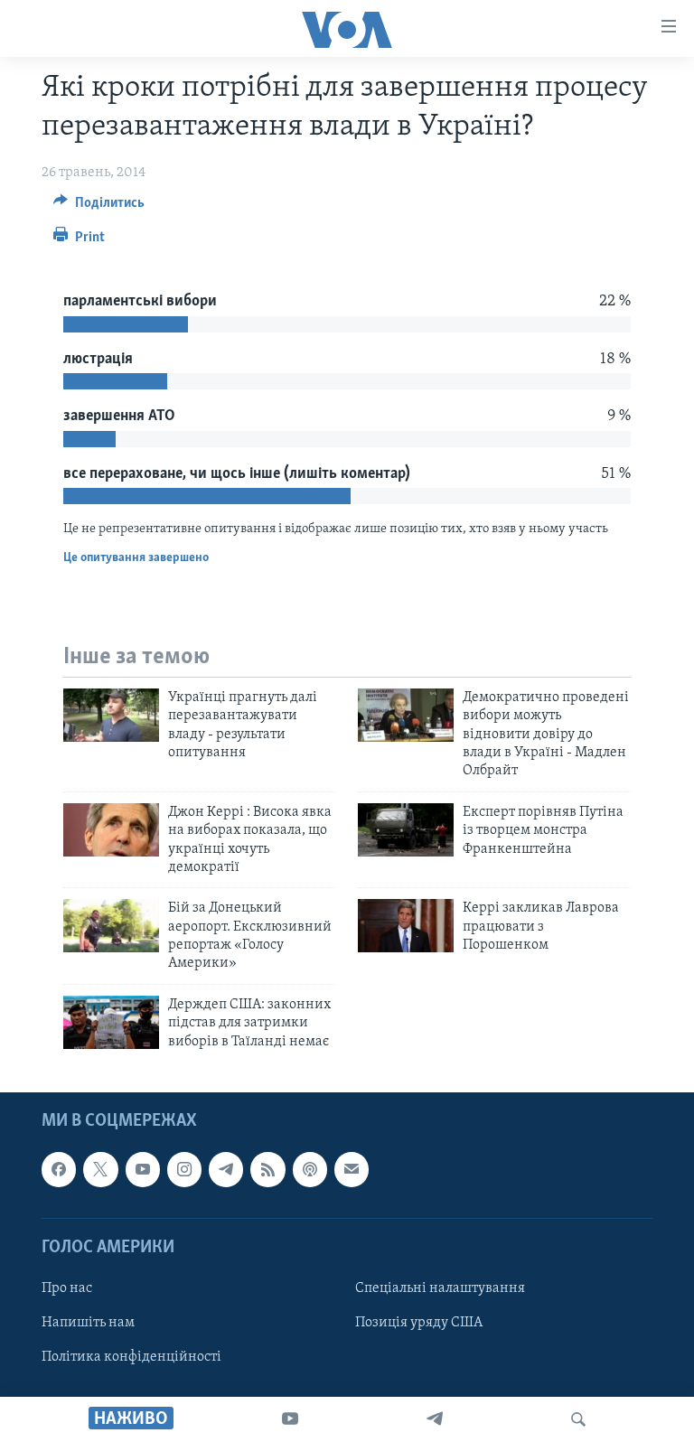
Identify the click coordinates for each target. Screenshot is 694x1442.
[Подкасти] (310, 1169)
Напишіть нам (88, 1323)
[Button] (99, 207)
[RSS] (267, 1169)
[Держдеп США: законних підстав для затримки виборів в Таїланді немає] (111, 1022)
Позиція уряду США (419, 1323)
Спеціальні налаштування (440, 1288)
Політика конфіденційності (131, 1357)
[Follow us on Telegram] (226, 1169)
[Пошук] (578, 1419)
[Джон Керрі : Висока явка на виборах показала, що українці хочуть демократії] (111, 830)
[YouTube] (290, 1419)
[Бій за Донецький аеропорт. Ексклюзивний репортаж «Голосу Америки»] (111, 925)
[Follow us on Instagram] (184, 1169)
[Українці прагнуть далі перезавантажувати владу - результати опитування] (111, 715)
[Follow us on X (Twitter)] (100, 1169)
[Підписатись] (351, 1169)
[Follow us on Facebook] (59, 1169)
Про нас (67, 1288)
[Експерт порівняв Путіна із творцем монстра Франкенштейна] (406, 830)
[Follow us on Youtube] (143, 1169)
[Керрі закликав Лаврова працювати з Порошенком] (406, 925)
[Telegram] (435, 1419)
